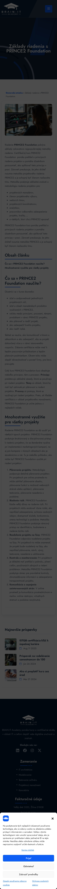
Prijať (28, 858)
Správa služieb (27, 850)
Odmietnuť (28, 866)
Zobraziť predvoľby (28, 874)
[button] (52, 818)
